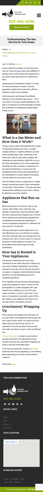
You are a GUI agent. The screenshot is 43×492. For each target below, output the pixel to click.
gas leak (34, 349)
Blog (13, 364)
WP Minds (32, 489)
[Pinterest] (17, 404)
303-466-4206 (21, 21)
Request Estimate (21, 27)
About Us (6, 424)
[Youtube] (13, 404)
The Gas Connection (10, 336)
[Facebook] (5, 404)
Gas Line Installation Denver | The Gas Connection (14, 13)
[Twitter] (9, 404)
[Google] (21, 404)
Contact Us (7, 428)
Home (5, 49)
